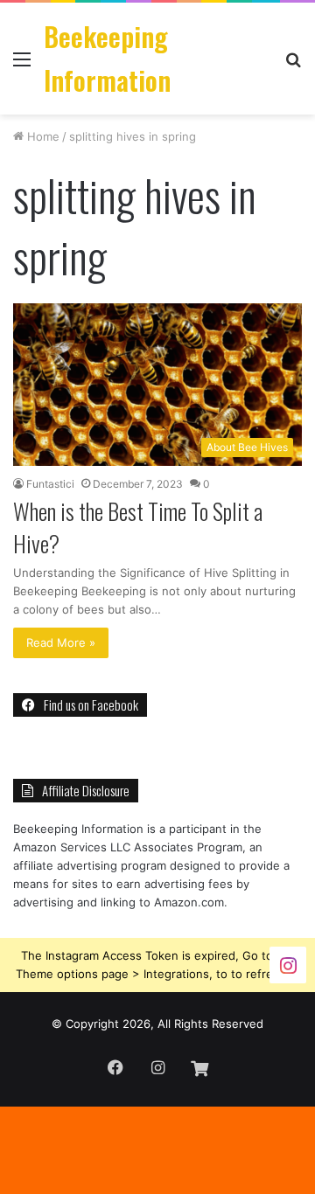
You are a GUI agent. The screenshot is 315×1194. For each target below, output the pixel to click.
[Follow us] (288, 964)
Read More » (60, 642)
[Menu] (22, 65)
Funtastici (50, 483)
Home (42, 136)
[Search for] (293, 65)
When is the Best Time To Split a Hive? (137, 526)
